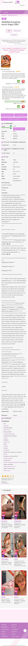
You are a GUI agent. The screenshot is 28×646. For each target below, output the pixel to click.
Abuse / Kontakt (15, 636)
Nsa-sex (13, 634)
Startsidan (4, 15)
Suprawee (17, 521)
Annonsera (14, 624)
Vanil (16, 559)
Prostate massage (8, 458)
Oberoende (14, 631)
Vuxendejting (15, 629)
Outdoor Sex (7, 442)
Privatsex (14, 627)
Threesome (6, 450)
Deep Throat (7, 429)
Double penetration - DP (9, 466)
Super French (7, 470)
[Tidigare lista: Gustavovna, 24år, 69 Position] (3, 19)
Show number (19, 129)
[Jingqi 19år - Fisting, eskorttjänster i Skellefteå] (6, 61)
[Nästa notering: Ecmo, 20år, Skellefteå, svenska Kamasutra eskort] (5, 19)
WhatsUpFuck (5, 636)
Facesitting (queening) (9, 433)
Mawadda (5, 559)
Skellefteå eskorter (12, 15)
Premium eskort (5, 629)
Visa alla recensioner (14, 119)
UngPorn (3, 631)
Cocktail (5, 446)
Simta (16, 597)
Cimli (3, 597)
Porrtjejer (4, 634)
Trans (6, 12)
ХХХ (14, 34)
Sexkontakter (5, 627)
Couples (6, 438)
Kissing (5, 454)
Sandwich (6, 425)
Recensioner (5, 483)
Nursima (4, 521)
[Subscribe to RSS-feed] (14, 640)
